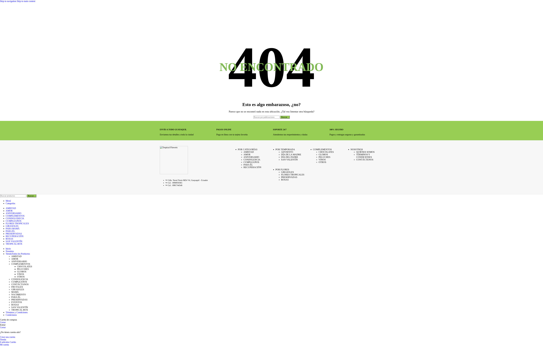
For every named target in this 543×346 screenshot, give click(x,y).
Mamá (15, 292)
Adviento (287, 152)
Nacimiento (18, 294)
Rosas (285, 180)
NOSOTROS (357, 149)
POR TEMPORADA (285, 149)
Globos (323, 154)
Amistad (249, 152)
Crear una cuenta (7, 337)
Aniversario (251, 157)
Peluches (324, 157)
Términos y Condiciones (364, 155)
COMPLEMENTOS (322, 149)
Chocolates (326, 152)
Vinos (322, 159)
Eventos (16, 302)
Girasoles (287, 172)
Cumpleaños (251, 162)
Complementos (20, 264)
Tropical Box (19, 310)
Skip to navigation (8, 1)
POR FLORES (282, 169)
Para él (248, 165)
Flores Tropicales (292, 174)
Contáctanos (20, 284)
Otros (322, 162)
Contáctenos (364, 159)
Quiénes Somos (365, 152)
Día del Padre (289, 157)
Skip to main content (26, 1)
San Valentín (289, 159)
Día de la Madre (291, 154)
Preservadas (289, 177)
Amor (247, 154)
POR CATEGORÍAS (247, 149)
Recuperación (252, 167)
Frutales (17, 287)
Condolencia (252, 159)
